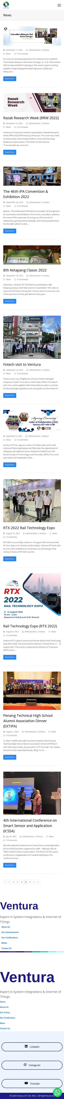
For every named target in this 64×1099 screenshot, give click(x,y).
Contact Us (6, 948)
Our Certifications (9, 938)
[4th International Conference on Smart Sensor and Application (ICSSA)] (32, 813)
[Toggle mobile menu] (59, 5)
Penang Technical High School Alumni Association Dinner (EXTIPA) (28, 721)
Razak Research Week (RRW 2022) (31, 117)
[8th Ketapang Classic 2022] (32, 263)
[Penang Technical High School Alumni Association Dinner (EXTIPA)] (32, 708)
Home (2, 1002)
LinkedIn (34, 1046)
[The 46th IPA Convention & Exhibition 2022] (32, 184)
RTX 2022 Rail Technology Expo (29, 527)
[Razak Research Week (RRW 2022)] (32, 110)
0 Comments (22, 53)
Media (4, 943)
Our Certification (7, 1018)
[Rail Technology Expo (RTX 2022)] (32, 618)
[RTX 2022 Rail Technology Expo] (32, 520)
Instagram (34, 1065)
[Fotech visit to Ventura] (32, 357)
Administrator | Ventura (39, 50)
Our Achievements (9, 932)
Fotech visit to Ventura (22, 364)
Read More (9, 78)
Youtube (34, 1083)
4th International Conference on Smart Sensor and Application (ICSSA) (30, 825)
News (8, 53)
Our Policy (5, 1012)
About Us (5, 927)
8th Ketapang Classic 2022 (25, 270)
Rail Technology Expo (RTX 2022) (30, 626)
